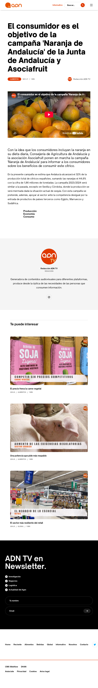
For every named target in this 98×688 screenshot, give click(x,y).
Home (7, 644)
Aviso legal (45, 671)
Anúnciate (9, 671)
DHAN (23, 667)
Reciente (18, 644)
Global (50, 644)
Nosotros (73, 644)
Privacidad (21, 671)
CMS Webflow (11, 667)
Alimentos (14, 79)
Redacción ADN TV (49, 268)
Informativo (61, 644)
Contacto (84, 644)
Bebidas (40, 644)
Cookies (33, 671)
